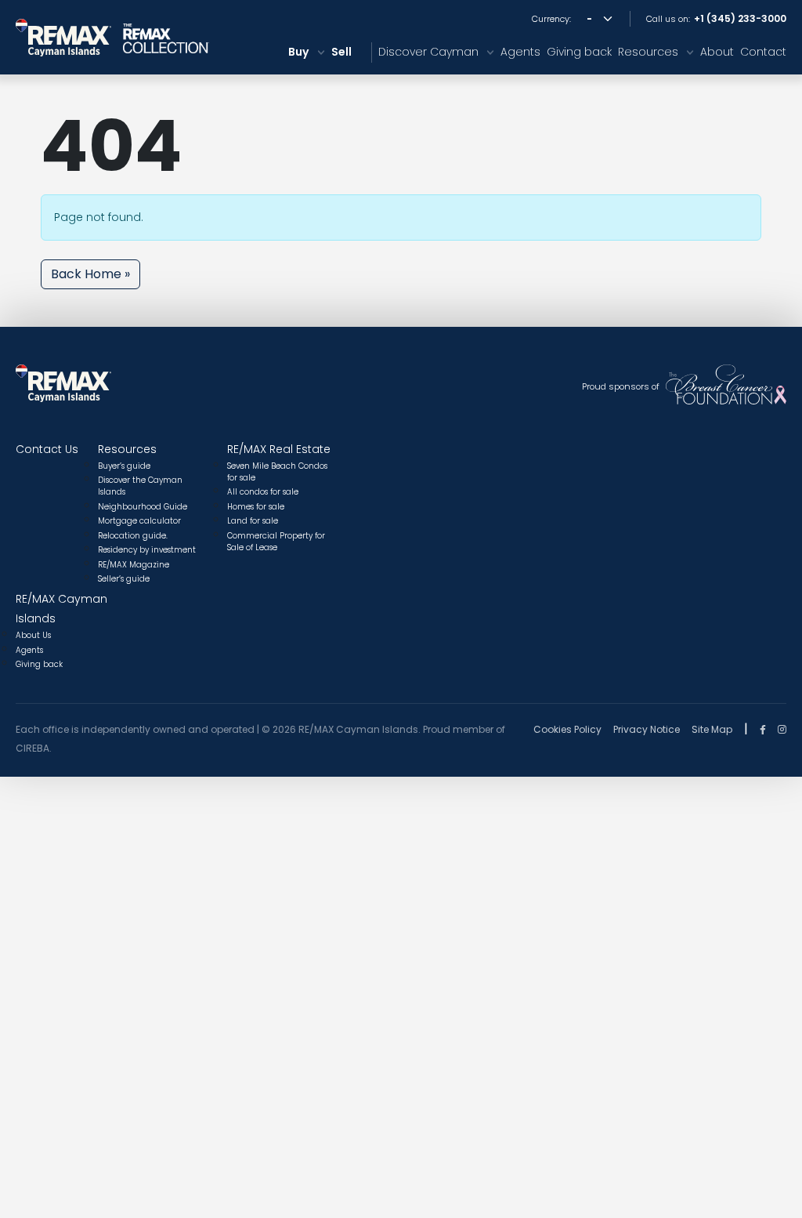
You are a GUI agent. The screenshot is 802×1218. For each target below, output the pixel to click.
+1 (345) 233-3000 (740, 19)
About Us (33, 635)
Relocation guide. (133, 536)
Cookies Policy (567, 729)
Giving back (579, 52)
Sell (341, 52)
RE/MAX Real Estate (279, 449)
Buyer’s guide (124, 466)
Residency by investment (147, 550)
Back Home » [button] (90, 274)
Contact (763, 52)
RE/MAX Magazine (133, 565)
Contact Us (47, 449)
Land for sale (252, 521)
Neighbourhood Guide (142, 507)
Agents (520, 52)
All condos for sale (262, 492)
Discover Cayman (428, 52)
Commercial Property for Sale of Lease (276, 541)
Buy (298, 52)
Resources (648, 52)
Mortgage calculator (139, 521)
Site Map (712, 729)
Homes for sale (255, 507)
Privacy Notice (646, 729)
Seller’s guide (124, 579)
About (717, 52)
